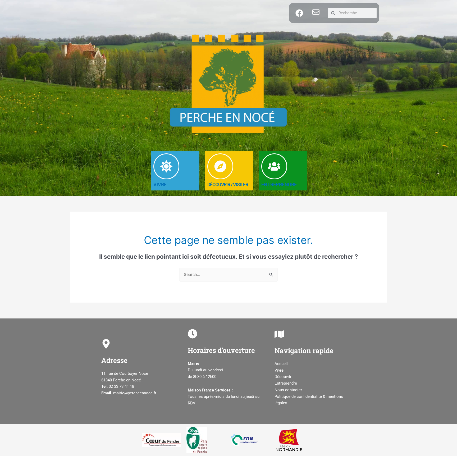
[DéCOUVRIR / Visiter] (220, 166)
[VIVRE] (166, 166)
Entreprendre (286, 383)
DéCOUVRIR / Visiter (227, 184)
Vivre (279, 370)
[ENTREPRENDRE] (274, 166)
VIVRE (160, 184)
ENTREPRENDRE (279, 184)
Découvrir (283, 376)
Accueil (281, 363)
